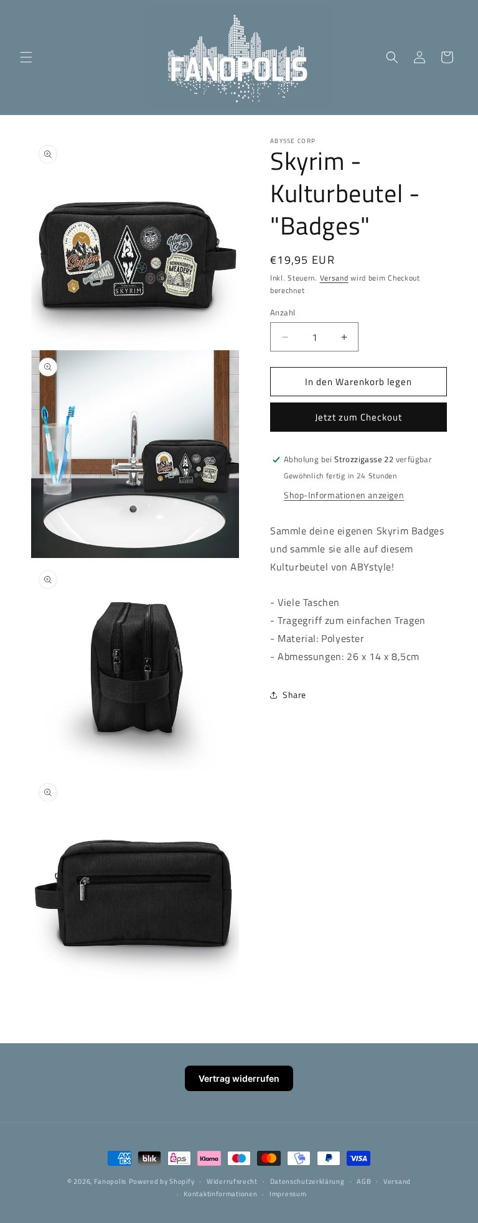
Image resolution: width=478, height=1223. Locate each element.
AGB (364, 1181)
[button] (26, 57)
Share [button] (294, 694)
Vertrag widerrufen (239, 1078)
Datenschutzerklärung (307, 1181)
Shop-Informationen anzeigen (344, 494)
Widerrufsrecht (232, 1181)
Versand (334, 278)
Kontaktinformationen (220, 1194)
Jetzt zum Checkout (358, 417)
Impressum (287, 1194)
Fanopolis (110, 1181)
